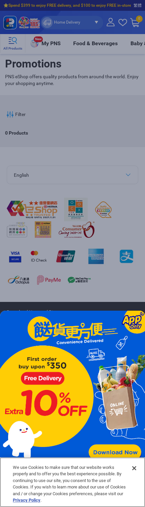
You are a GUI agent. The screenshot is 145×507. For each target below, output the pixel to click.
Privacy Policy (26, 500)
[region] (72, 482)
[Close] (134, 468)
